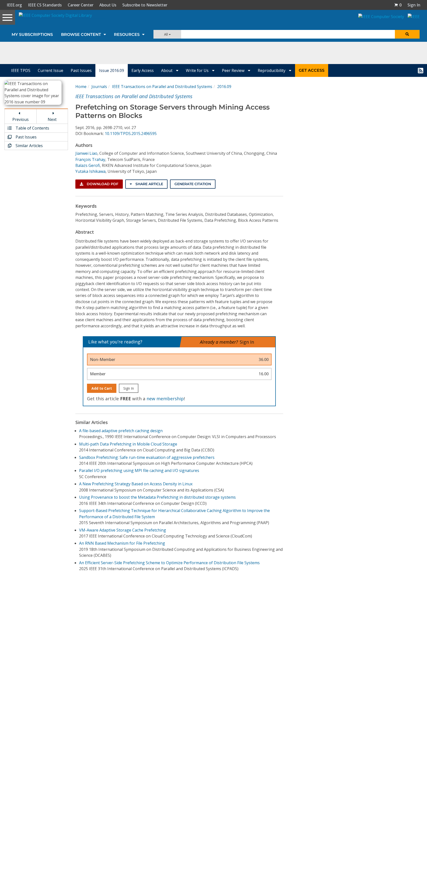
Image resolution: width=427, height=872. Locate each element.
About (167, 70)
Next (52, 119)
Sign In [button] (413, 5)
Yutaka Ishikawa (90, 171)
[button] (398, 5)
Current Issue (50, 70)
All (166, 34)
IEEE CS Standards (45, 5)
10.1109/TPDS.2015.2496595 (131, 133)
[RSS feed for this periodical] (420, 70)
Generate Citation (192, 184)
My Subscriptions (32, 34)
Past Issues (81, 70)
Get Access (311, 70)
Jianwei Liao (86, 153)
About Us (107, 5)
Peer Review (233, 70)
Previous (20, 119)
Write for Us (198, 70)
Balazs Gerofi (87, 165)
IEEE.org (14, 5)
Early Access (142, 70)
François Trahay (90, 159)
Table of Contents (32, 128)
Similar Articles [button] (29, 145)
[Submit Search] (407, 34)
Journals (99, 86)
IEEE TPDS (20, 70)
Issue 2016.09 (111, 70)
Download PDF (102, 184)
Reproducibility (272, 70)
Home (80, 86)
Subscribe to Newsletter (144, 5)
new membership (165, 399)
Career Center (80, 5)
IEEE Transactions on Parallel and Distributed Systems (162, 86)
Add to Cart (101, 388)
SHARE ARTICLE (148, 184)
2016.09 (224, 86)
